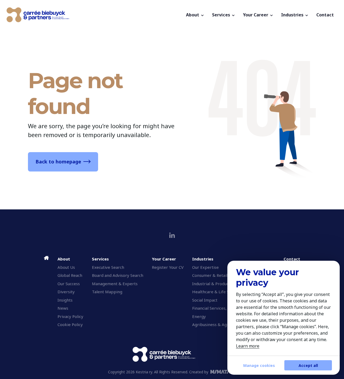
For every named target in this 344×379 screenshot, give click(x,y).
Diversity (66, 291)
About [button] (193, 15)
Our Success (69, 283)
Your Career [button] (256, 15)
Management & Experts (115, 283)
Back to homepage (58, 161)
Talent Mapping (107, 291)
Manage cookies (259, 365)
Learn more (247, 346)
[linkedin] (172, 235)
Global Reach (70, 275)
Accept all (308, 365)
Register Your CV (168, 267)
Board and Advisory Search (117, 275)
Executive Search (108, 267)
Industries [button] (292, 15)
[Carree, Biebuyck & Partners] (94, 14)
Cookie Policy (70, 324)
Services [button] (221, 15)
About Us (66, 267)
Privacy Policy (70, 316)
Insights (65, 300)
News (63, 308)
